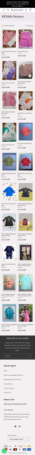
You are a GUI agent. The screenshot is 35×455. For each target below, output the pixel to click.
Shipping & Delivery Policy (12, 379)
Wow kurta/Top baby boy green (8, 174)
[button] (4, 10)
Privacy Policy (8, 384)
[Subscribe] (29, 356)
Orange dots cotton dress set (25, 113)
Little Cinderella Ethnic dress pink (8, 112)
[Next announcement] (31, 4)
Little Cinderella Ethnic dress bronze (24, 82)
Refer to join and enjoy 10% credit (15, 404)
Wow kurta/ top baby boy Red (25, 174)
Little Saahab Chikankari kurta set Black (8, 234)
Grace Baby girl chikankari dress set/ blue (9, 325)
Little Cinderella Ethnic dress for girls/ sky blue (24, 295)
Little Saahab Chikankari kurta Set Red (25, 234)
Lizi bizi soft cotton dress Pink (8, 52)
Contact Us (7, 392)
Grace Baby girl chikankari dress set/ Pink (25, 325)
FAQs (5, 371)
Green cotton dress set (7, 144)
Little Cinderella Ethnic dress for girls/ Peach (8, 295)
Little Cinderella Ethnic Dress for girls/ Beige (24, 264)
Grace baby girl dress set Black (8, 264)
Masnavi (14, 453)
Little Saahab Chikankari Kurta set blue (25, 204)
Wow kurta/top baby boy (25, 143)
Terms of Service (9, 388)
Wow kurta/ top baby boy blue (8, 204)
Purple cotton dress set (8, 83)
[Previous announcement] (3, 4)
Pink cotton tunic (23, 51)
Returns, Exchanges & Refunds (13, 375)
